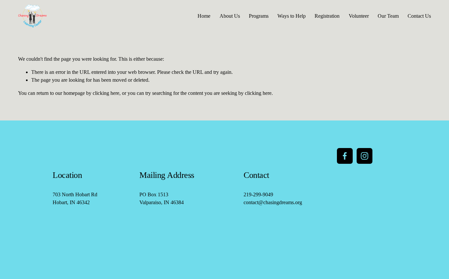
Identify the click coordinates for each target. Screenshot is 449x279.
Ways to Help (291, 16)
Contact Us (419, 16)
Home (204, 16)
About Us (230, 16)
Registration (327, 16)
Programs (259, 16)
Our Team (388, 16)
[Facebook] (345, 156)
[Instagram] (364, 156)
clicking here (106, 93)
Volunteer (359, 16)
